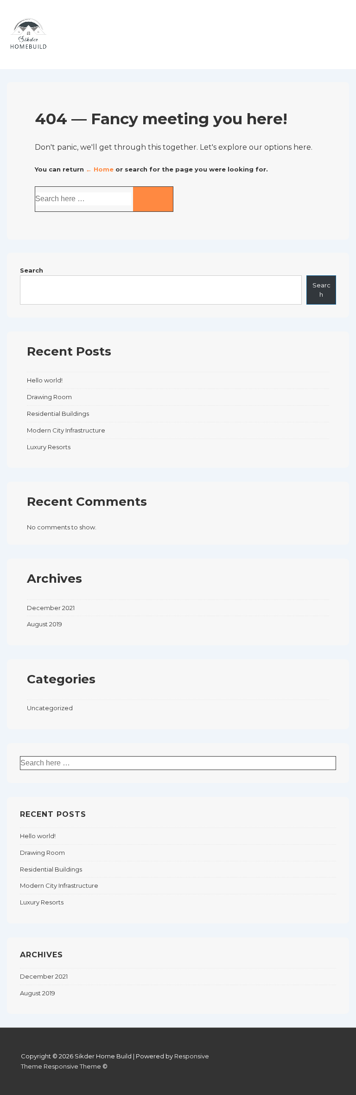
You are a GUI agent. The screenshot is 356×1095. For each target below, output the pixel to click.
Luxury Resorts (48, 447)
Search (31, 270)
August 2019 (44, 624)
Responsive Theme (72, 1066)
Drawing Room (49, 397)
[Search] (153, 199)
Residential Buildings (58, 413)
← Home (100, 169)
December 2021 (51, 607)
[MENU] (330, 42)
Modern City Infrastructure (66, 430)
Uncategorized (50, 708)
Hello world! (45, 380)
